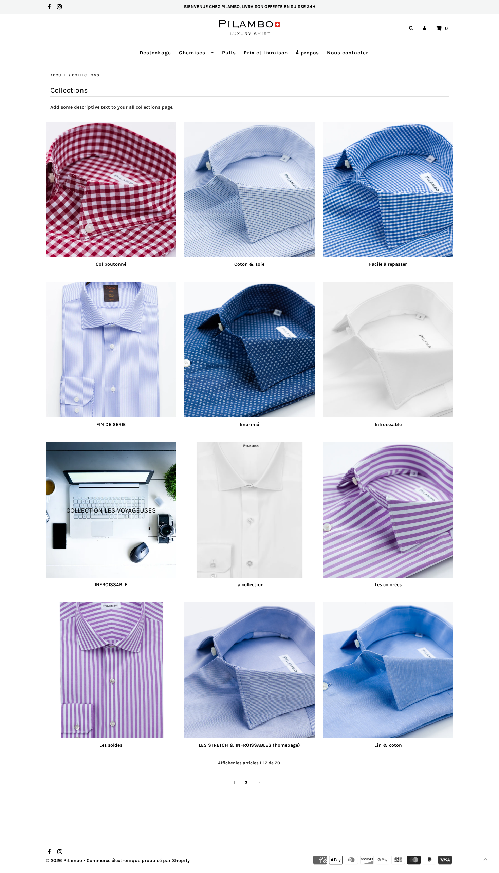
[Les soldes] (111, 670)
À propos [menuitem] (307, 53)
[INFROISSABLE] (111, 510)
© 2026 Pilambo (64, 860)
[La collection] (249, 510)
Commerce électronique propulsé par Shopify (138, 860)
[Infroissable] (388, 349)
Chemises (193, 53)
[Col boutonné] (111, 189)
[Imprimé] (249, 349)
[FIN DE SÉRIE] (111, 349)
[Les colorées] (388, 510)
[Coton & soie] (249, 189)
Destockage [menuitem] (155, 53)
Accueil (58, 75)
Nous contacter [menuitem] (347, 53)
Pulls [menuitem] (229, 53)
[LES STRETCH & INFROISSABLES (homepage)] (249, 670)
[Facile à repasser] (388, 189)
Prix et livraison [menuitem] (266, 53)
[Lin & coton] (388, 670)
